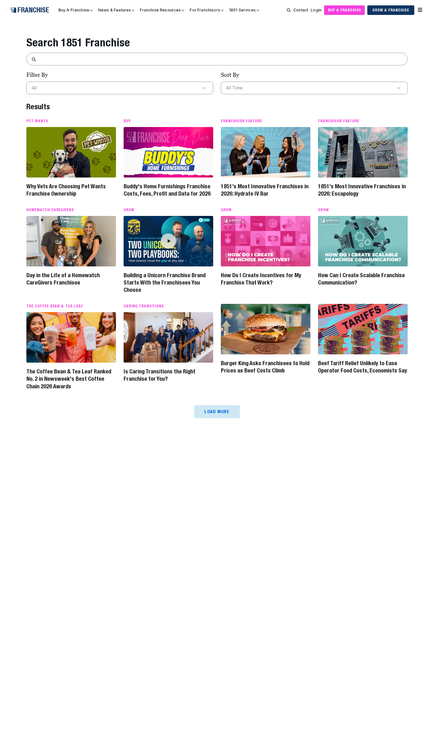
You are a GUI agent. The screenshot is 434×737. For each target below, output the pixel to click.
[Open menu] (420, 10)
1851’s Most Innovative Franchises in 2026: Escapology (362, 190)
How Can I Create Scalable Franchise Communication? (361, 279)
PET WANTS (37, 121)
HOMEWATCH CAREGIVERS (50, 210)
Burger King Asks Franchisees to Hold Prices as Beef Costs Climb (265, 367)
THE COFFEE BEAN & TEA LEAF (54, 306)
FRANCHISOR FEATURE (241, 121)
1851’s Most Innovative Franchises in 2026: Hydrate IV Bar (265, 190)
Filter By (37, 74)
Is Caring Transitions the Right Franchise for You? (159, 375)
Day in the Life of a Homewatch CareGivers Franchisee (63, 279)
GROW (129, 210)
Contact (300, 10)
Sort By (230, 74)
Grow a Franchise (390, 10)
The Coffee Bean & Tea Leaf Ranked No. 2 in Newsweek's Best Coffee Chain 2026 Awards (68, 379)
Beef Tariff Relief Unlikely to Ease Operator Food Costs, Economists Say (362, 367)
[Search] (289, 10)
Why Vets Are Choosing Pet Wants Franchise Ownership (66, 190)
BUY (127, 121)
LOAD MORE (216, 411)
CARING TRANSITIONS (144, 306)
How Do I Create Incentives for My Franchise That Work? (261, 279)
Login (316, 10)
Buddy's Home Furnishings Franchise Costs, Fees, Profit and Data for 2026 (167, 190)
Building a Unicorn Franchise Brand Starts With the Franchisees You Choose (165, 282)
